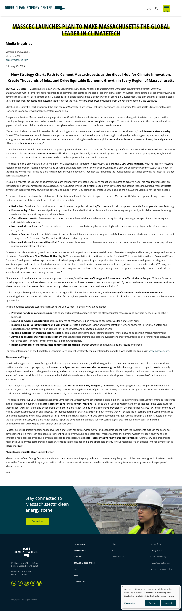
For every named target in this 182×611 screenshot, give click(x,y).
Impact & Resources (84, 563)
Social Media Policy (158, 556)
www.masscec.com (159, 351)
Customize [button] (129, 603)
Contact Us (80, 581)
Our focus (79, 544)
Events (114, 550)
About (77, 575)
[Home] (35, 9)
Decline (152, 603)
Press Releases (118, 556)
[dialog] (150, 597)
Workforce (80, 550)
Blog (114, 544)
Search (157, 7)
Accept (169, 603)
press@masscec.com (17, 59)
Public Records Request (160, 563)
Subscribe (37, 521)
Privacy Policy (156, 550)
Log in (148, 8)
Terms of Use (155, 544)
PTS (75, 569)
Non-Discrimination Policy (161, 569)
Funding (78, 556)
